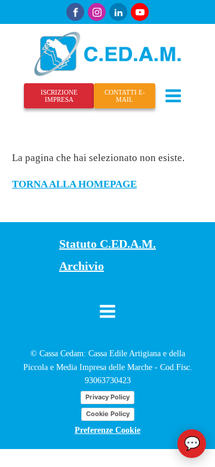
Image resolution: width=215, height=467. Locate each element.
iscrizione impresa (59, 96)
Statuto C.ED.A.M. (107, 243)
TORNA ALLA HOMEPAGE (74, 184)
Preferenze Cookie (107, 430)
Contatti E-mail (125, 96)
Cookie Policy (108, 414)
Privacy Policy (107, 397)
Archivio (81, 265)
